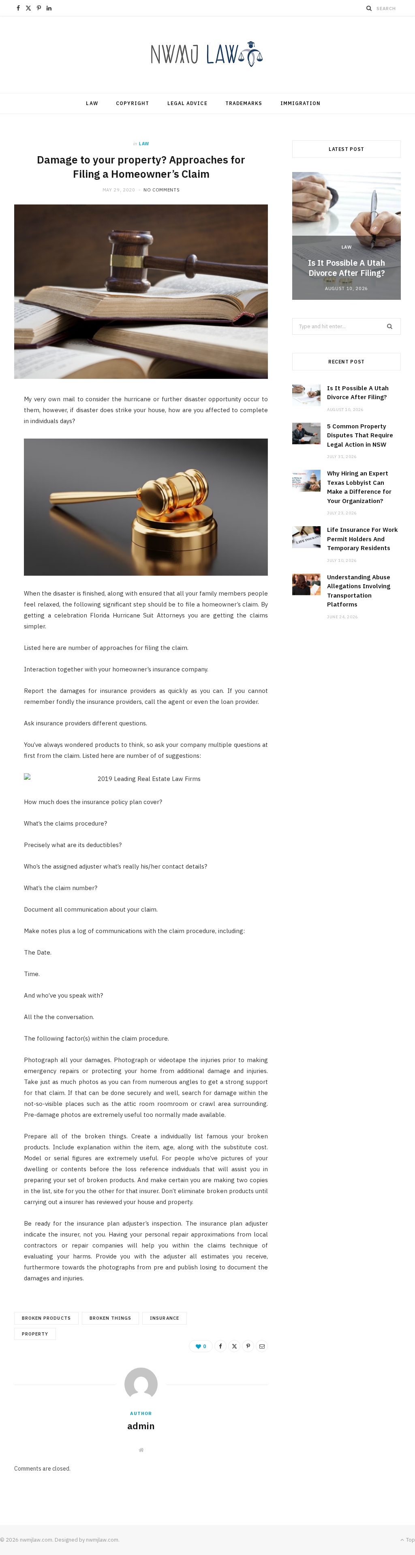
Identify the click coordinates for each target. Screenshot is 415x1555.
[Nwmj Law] (207, 55)
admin (141, 1426)
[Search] (369, 8)
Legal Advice (187, 103)
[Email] (262, 1346)
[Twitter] (234, 1346)
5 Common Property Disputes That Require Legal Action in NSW (360, 435)
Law (92, 103)
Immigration (300, 103)
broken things (111, 1318)
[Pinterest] (248, 1346)
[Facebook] (220, 1346)
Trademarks (244, 103)
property (35, 1334)
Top (410, 1539)
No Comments (161, 190)
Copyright (133, 103)
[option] (346, 236)
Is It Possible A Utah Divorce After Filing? (346, 267)
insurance (164, 1318)
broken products (46, 1318)
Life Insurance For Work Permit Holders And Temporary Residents (362, 539)
